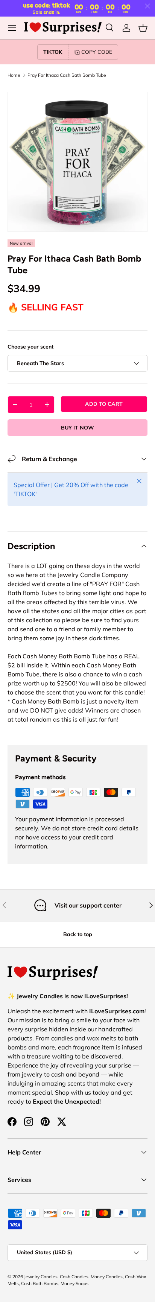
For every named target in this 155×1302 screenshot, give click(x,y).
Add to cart (104, 403)
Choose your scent (30, 346)
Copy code (96, 52)
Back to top (77, 934)
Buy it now (77, 427)
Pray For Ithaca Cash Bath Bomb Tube (66, 75)
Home (14, 75)
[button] (143, 28)
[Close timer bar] (147, 6)
